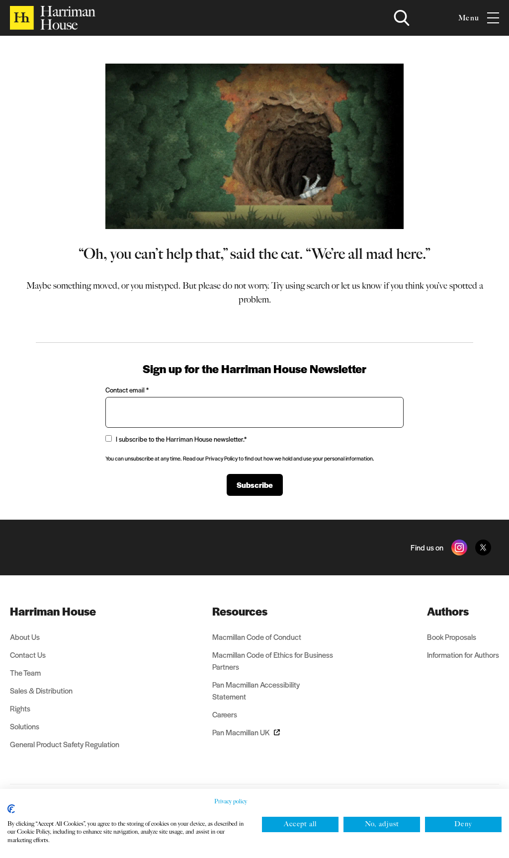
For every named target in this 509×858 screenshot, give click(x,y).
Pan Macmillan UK (241, 732)
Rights (20, 708)
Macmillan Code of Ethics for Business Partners (272, 660)
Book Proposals (451, 636)
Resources (239, 611)
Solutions (24, 726)
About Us (25, 636)
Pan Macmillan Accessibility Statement (256, 690)
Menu (468, 17)
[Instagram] (459, 547)
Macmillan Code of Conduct (256, 636)
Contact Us (28, 654)
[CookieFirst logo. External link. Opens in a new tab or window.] (11, 808)
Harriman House (53, 611)
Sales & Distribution (41, 690)
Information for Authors (463, 654)
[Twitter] (483, 547)
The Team (25, 672)
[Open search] (402, 18)
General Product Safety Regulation (64, 744)
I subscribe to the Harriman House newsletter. (181, 439)
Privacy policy (230, 801)
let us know (361, 285)
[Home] (52, 18)
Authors (448, 611)
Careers (224, 714)
